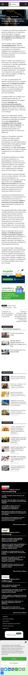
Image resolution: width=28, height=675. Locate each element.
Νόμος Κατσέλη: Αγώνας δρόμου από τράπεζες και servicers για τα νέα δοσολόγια (18, 394)
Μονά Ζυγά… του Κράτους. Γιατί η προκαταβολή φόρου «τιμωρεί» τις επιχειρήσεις (18, 385)
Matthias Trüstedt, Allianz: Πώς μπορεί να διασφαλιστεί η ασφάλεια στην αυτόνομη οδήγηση (14, 501)
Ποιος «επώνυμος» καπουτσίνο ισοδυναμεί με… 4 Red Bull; (11, 585)
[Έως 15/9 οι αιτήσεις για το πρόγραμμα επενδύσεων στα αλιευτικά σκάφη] (5, 468)
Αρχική (2, 8)
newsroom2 (6, 23)
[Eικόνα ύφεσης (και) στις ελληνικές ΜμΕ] (5, 352)
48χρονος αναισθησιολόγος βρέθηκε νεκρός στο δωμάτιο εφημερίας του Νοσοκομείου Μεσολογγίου (12, 540)
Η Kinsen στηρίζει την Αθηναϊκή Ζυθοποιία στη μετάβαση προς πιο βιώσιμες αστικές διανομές (14, 597)
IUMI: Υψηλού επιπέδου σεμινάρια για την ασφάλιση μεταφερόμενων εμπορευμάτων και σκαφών (14, 513)
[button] (25, 642)
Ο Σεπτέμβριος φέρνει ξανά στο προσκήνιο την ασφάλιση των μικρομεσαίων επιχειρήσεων (11, 507)
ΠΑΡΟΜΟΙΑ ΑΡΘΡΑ (7, 327)
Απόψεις (8, 16)
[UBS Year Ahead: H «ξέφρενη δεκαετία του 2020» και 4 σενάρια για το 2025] (5, 342)
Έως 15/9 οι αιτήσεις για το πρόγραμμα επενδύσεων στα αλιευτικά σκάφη (18, 467)
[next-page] (5, 358)
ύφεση (15, 307)
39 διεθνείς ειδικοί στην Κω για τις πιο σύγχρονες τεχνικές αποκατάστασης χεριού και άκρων (13, 565)
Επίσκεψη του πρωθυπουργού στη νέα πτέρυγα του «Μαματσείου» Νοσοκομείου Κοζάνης (14, 552)
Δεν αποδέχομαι (14, 663)
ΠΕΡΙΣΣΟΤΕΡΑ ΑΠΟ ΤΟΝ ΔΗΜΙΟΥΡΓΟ (11, 329)
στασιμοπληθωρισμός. (7, 307)
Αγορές (3, 344)
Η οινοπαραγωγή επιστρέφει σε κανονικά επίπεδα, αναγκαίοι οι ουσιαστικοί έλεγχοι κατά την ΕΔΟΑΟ (14, 591)
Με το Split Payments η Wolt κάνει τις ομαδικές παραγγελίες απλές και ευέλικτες (12, 602)
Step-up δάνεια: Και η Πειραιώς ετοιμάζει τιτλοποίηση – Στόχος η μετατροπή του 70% (18, 412)
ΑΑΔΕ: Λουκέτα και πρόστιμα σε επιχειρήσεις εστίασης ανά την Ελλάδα (13, 607)
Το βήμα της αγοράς (14, 16)
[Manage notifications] (2, 669)
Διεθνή (3, 337)
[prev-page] (3, 358)
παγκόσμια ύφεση (12, 305)
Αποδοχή (14, 659)
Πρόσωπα (7, 8)
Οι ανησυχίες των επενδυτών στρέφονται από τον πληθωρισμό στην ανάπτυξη (8, 314)
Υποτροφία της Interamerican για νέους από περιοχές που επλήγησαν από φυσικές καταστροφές (13, 519)
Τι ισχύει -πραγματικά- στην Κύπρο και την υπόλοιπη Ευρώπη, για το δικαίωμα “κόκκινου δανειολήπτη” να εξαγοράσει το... (18, 430)
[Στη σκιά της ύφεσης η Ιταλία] (5, 335)
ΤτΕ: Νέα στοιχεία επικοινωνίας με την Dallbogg (13, 496)
